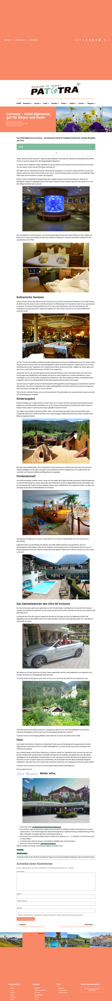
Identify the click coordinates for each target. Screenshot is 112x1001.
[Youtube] (99, 40)
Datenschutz (33, 40)
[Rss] (77, 40)
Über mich (7, 40)
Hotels (81, 103)
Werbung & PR (20, 40)
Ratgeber (37, 988)
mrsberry (20, 849)
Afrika (63, 103)
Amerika (54, 103)
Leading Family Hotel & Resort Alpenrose (46, 827)
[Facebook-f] (80, 40)
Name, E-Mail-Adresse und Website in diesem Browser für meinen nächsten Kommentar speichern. (50, 915)
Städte (72, 103)
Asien (45, 103)
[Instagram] (83, 40)
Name (19, 894)
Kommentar (21, 871)
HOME (18, 103)
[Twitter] (86, 40)
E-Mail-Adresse (22, 901)
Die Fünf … (37, 997)
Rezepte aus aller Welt (40, 990)
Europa (36, 103)
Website (19, 908)
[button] (104, 40)
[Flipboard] (89, 40)
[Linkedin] (93, 40)
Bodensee (26, 103)
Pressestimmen (63, 990)
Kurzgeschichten (39, 995)
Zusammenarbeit (63, 992)
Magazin (91, 103)
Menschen (37, 992)
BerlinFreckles (22, 853)
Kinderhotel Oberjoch (48, 843)
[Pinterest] (96, 40)
